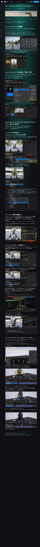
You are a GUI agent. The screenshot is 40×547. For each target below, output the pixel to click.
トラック (32, 344)
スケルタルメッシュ (8, 75)
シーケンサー (30, 33)
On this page (8, 18)
